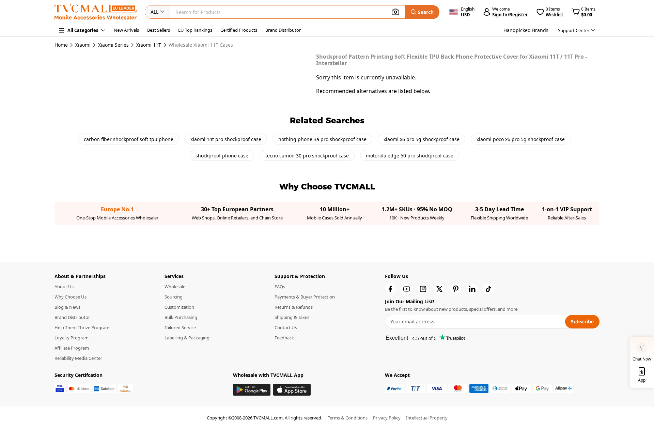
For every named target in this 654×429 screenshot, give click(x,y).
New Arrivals (126, 30)
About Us (64, 287)
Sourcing (174, 297)
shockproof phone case (222, 155)
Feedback (284, 338)
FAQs (280, 287)
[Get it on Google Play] (251, 390)
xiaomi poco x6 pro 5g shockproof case (521, 139)
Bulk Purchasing (181, 317)
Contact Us (286, 327)
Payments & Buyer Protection (305, 297)
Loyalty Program (71, 338)
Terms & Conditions (348, 418)
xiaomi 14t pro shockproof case (225, 139)
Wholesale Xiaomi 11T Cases (201, 45)
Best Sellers (158, 30)
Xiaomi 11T (148, 45)
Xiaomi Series (113, 45)
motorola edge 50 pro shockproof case (409, 155)
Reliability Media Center (78, 358)
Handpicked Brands (525, 30)
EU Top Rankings (195, 30)
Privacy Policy (387, 418)
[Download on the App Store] (292, 390)
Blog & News (67, 307)
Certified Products (238, 30)
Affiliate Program (71, 348)
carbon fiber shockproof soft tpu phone (128, 139)
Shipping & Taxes (292, 317)
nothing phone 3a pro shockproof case (322, 139)
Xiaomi (83, 45)
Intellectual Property (427, 418)
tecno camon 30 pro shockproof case (307, 155)
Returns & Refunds (294, 307)
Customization (179, 307)
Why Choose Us (70, 297)
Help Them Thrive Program (81, 327)
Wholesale (175, 287)
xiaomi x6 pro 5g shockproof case (422, 139)
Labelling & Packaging (187, 338)
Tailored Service (180, 327)
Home (61, 45)
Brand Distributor (283, 30)
